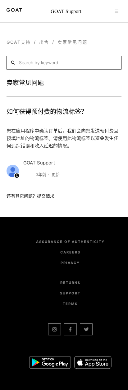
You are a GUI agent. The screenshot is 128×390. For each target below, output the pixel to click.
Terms (70, 304)
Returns (70, 282)
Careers (70, 252)
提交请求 (45, 196)
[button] (116, 11)
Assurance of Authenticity (70, 242)
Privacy (70, 263)
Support (70, 293)
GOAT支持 (19, 42)
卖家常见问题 (72, 42)
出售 (44, 42)
